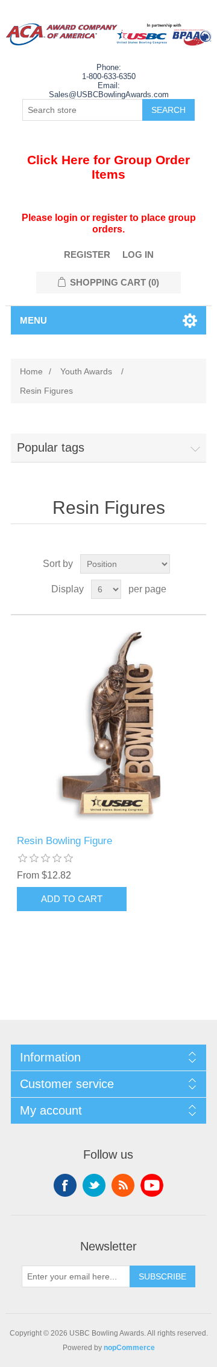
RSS (123, 1185)
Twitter (94, 1185)
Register (87, 254)
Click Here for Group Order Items (108, 167)
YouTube (151, 1185)
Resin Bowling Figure (64, 841)
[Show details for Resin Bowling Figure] (108, 725)
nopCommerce (129, 1347)
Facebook (65, 1185)
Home (31, 371)
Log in (138, 254)
